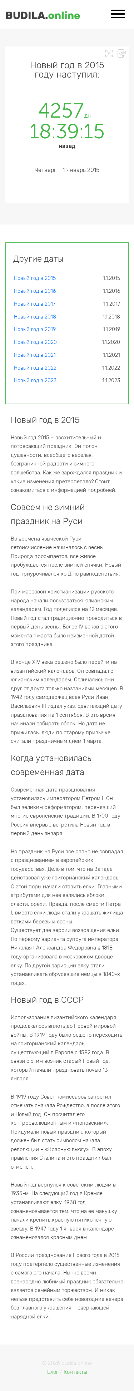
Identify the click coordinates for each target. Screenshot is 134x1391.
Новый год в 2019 (35, 329)
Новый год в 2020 (35, 342)
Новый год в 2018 (35, 317)
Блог (52, 1372)
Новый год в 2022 (35, 368)
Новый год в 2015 (35, 278)
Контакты (75, 1372)
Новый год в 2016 (35, 291)
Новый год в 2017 (34, 304)
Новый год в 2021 (35, 355)
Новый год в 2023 (35, 381)
